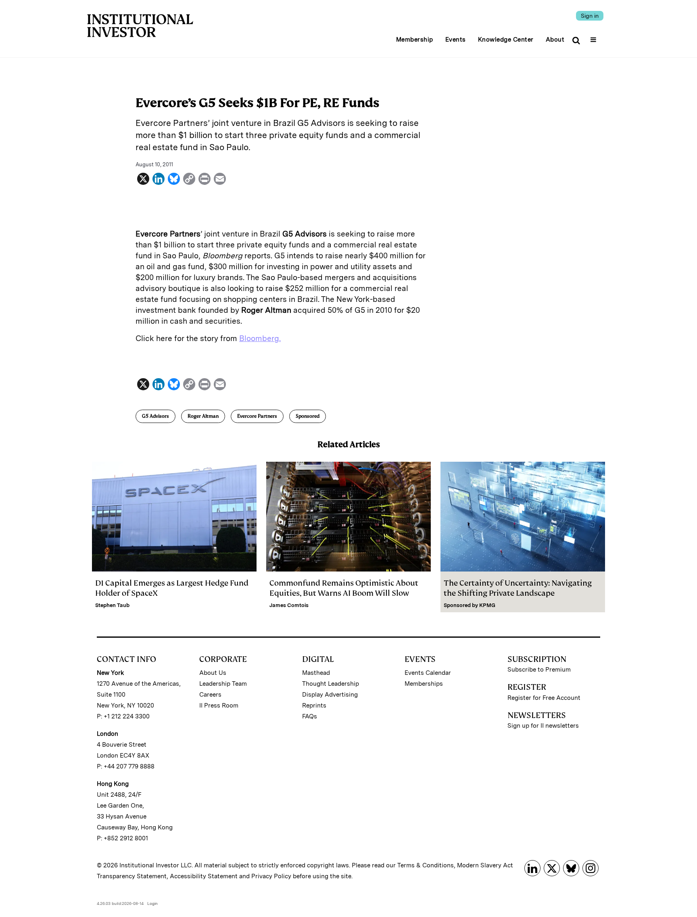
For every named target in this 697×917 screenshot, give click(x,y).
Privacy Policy (271, 876)
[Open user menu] (594, 37)
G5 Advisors (155, 416)
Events (455, 39)
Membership (414, 39)
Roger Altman (203, 416)
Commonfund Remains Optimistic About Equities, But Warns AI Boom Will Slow (343, 588)
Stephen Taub (112, 605)
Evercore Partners (257, 416)
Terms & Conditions (425, 865)
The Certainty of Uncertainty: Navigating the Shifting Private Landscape (518, 588)
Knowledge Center (506, 39)
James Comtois (289, 605)
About (555, 39)
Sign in (590, 16)
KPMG (487, 605)
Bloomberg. (260, 338)
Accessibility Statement (204, 876)
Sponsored (307, 416)
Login (152, 903)
